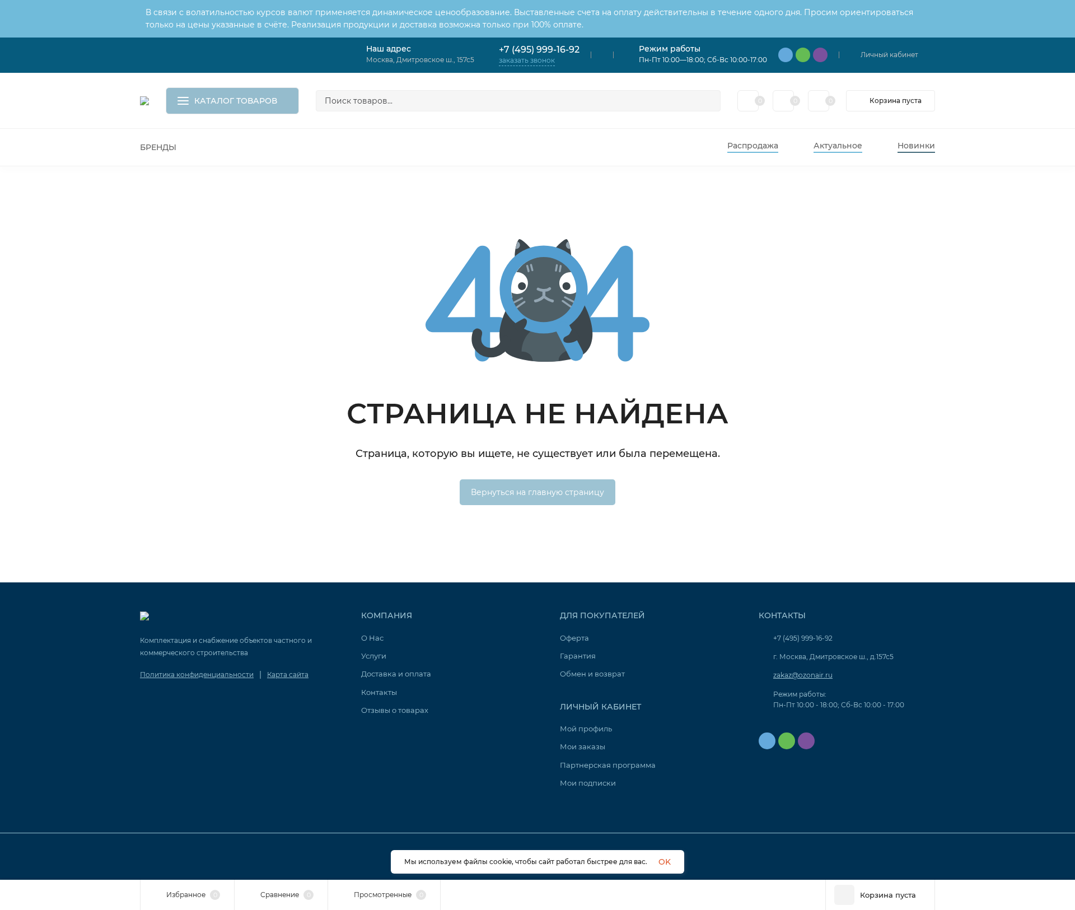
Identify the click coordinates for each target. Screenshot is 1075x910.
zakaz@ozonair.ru (803, 675)
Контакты (379, 692)
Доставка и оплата (396, 673)
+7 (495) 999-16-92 (539, 49)
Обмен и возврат (592, 673)
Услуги (373, 655)
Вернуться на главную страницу (537, 492)
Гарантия (578, 655)
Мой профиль (586, 728)
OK (664, 862)
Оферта (574, 637)
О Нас (372, 637)
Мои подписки (588, 782)
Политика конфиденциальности (197, 674)
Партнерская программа (608, 764)
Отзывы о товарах (394, 710)
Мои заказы (582, 746)
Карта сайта (288, 674)
